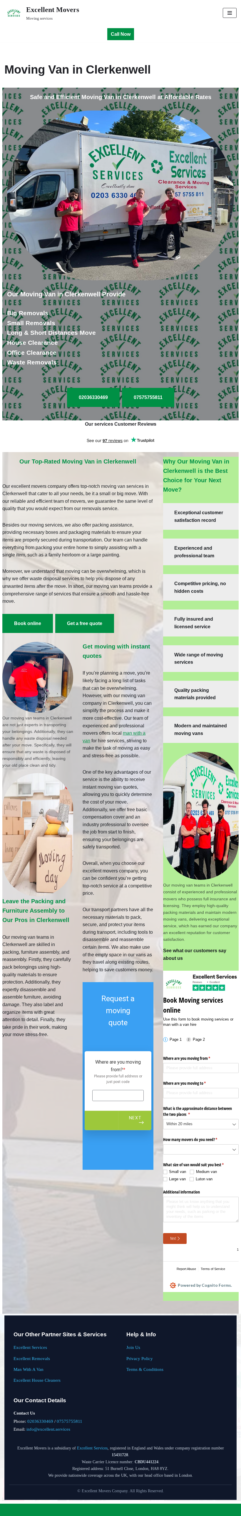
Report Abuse (186, 1269)
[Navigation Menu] (230, 13)
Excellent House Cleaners (37, 1380)
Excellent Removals (32, 1358)
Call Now (120, 34)
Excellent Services (30, 1347)
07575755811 (69, 1421)
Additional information (181, 1192)
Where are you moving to (191, 1083)
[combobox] (201, 1124)
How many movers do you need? (197, 1139)
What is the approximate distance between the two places (197, 1111)
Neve (97, 1509)
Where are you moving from (193, 1058)
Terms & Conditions (144, 1369)
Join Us (133, 1347)
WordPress (139, 1509)
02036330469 (40, 1421)
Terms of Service (213, 1269)
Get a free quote (84, 623)
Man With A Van (28, 1369)
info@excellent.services (48, 1429)
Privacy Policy (139, 1358)
